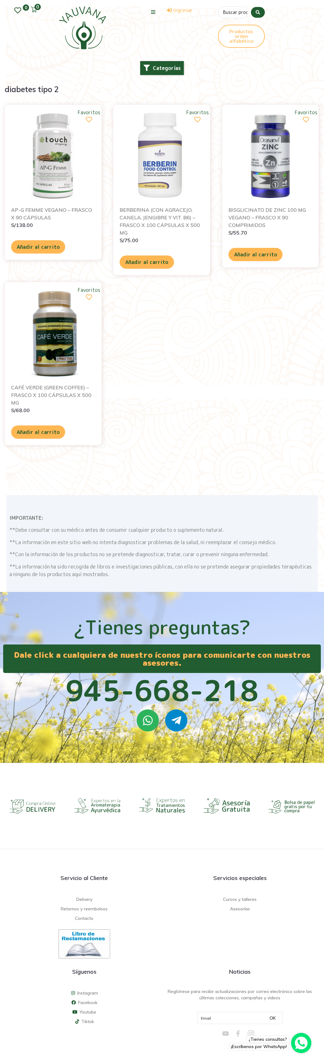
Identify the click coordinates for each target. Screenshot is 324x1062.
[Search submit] (258, 12)
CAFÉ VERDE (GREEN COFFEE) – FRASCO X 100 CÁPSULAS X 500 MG (51, 395)
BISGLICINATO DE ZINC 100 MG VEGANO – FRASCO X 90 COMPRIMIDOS (267, 217)
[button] (153, 11)
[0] (19, 10)
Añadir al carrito (38, 246)
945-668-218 (162, 690)
